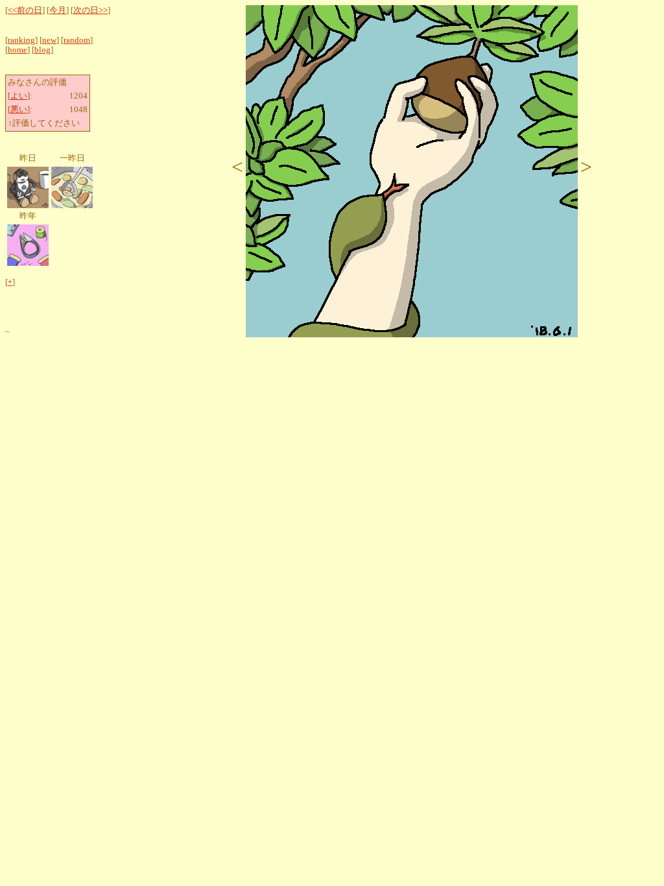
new (49, 40)
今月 (57, 10)
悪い (18, 109)
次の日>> (90, 10)
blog (42, 49)
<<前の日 (25, 10)
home (17, 49)
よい (18, 96)
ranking (21, 40)
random (77, 40)
